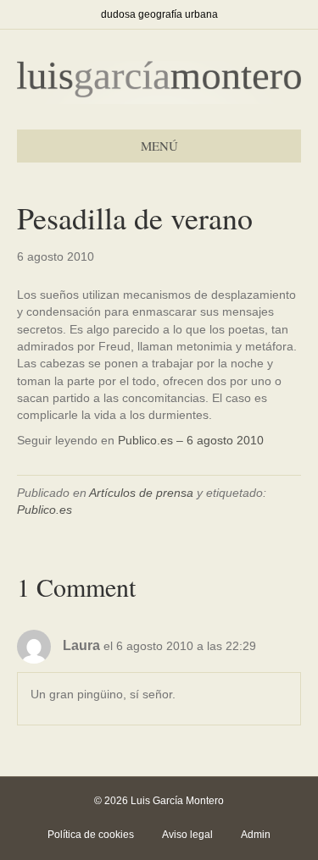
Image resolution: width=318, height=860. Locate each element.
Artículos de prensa (141, 492)
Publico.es (44, 509)
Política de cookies (90, 835)
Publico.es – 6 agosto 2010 (191, 440)
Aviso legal (187, 835)
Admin (256, 835)
